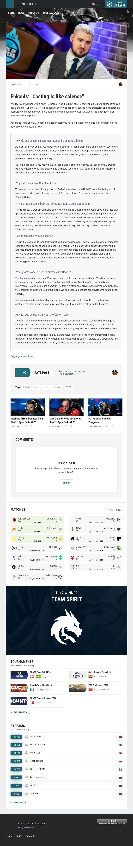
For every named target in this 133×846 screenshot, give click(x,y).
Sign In (66, 482)
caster (36, 387)
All (111, 510)
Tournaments (51, 13)
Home (11, 13)
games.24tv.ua (25, 356)
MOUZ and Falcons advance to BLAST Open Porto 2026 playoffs (65, 420)
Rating (19, 836)
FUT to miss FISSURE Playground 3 (99, 420)
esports (57, 387)
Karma (9, 836)
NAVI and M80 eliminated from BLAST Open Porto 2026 (27, 420)
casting (47, 387)
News (21, 13)
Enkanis (26, 387)
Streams (33, 13)
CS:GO (69, 387)
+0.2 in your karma (66, 374)
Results (119, 510)
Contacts (30, 836)
